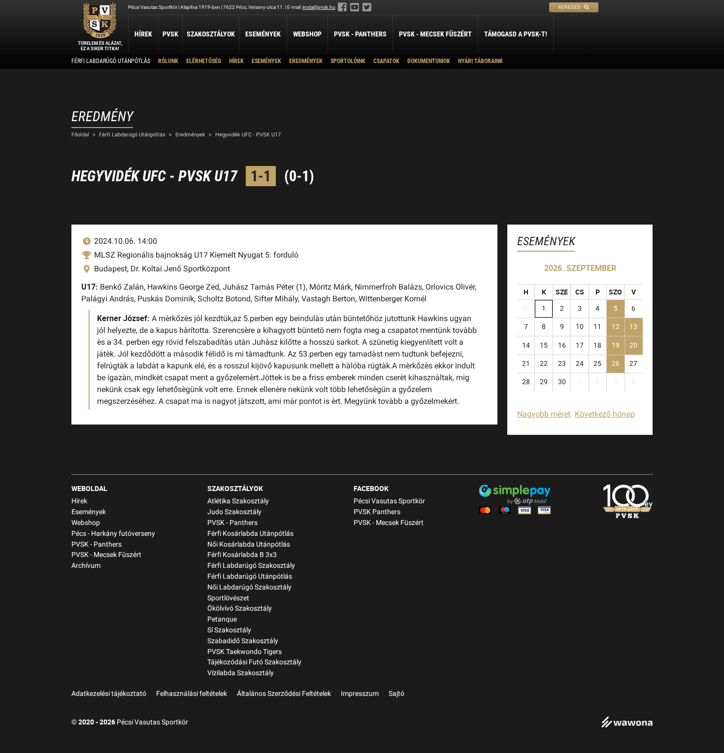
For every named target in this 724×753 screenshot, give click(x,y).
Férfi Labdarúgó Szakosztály (251, 565)
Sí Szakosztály (229, 630)
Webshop (307, 34)
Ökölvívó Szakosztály (239, 608)
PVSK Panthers (377, 512)
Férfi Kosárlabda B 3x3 (242, 555)
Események (263, 34)
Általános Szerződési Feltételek (284, 693)
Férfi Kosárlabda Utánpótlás (250, 533)
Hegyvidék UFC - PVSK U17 (248, 134)
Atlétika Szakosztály (238, 501)
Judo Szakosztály (234, 512)
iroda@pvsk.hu (318, 7)
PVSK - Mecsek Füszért (435, 34)
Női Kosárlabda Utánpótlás (248, 544)
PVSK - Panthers (360, 34)
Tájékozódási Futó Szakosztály (254, 662)
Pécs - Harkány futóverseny (113, 533)
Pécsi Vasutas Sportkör (389, 501)
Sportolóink (347, 61)
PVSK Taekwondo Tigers (244, 652)
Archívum (85, 565)
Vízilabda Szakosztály (240, 673)
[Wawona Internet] (627, 723)
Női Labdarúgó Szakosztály (249, 587)
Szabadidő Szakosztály (242, 641)
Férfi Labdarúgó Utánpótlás (110, 61)
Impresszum (360, 693)
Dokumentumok (428, 61)
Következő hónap (605, 414)
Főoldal (80, 134)
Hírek (143, 34)
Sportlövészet (228, 598)
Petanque (222, 619)
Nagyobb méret (543, 414)
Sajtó (396, 693)
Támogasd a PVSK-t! (515, 34)
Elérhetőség (203, 61)
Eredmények (306, 61)
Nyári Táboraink (480, 61)
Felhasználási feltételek (191, 693)
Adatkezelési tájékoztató (108, 693)
